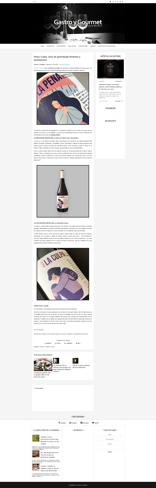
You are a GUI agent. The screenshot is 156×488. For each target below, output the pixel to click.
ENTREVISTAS (50, 46)
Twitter (96, 423)
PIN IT (78, 343)
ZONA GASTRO (72, 46)
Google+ (74, 423)
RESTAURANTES (61, 46)
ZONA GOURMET (83, 46)
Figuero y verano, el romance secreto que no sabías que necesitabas (49, 468)
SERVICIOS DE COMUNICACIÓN (106, 46)
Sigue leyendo (103, 101)
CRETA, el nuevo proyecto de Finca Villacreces (81, 366)
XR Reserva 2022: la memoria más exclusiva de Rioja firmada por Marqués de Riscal (62, 368)
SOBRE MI (93, 46)
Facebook (63, 423)
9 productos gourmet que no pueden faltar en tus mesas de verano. (42, 375)
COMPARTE (48, 343)
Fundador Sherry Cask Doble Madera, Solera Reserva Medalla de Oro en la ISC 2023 (110, 87)
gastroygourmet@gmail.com (81, 334)
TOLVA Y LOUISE (39, 68)
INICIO (42, 46)
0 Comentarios (118, 81)
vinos (52, 347)
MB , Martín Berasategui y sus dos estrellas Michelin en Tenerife (50, 455)
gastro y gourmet (39, 64)
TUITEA (59, 343)
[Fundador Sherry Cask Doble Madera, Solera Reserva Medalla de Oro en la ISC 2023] (110, 69)
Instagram (86, 423)
